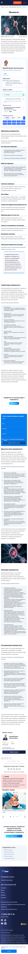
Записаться (17, 2)
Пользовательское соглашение (9, 902)
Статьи (6, 7)
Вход (24, 2)
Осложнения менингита (9, 858)
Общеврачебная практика (15, 7)
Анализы (3, 895)
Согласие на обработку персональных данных (13, 904)
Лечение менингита (8, 856)
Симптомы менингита (8, 852)
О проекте (3, 888)
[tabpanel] (14, 802)
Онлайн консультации (7, 880)
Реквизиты (4, 907)
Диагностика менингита (9, 854)
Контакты (3, 897)
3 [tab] (17, 816)
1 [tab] (10, 816)
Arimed (2, 7)
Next (25, 816)
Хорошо (9, 951)
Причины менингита (8, 850)
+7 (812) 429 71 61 (8, 914)
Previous (3, 816)
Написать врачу (14, 752)
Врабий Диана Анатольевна (13, 737)
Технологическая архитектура (9, 909)
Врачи (2, 890)
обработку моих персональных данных (14, 440)
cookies (10, 947)
